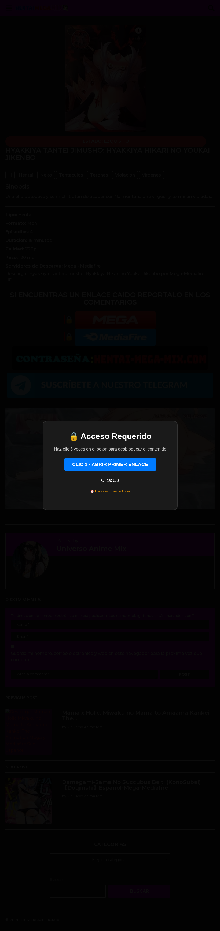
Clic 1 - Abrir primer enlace (110, 464)
